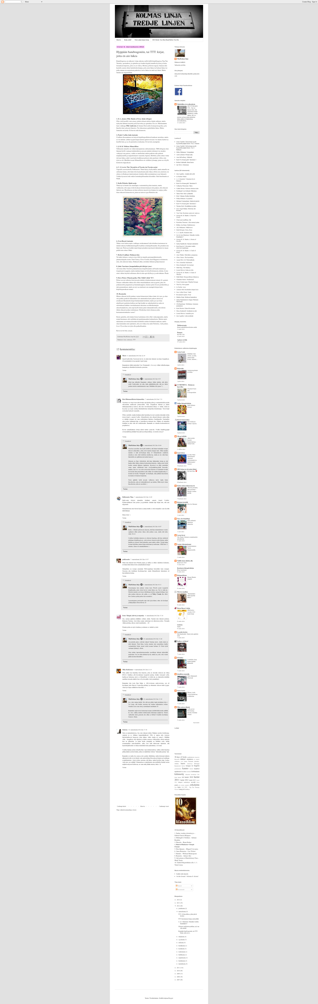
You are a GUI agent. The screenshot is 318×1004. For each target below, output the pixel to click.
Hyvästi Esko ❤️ (192, 471)
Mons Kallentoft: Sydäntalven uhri (186, 311)
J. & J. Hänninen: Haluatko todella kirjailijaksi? (188, 922)
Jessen (157, 285)
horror (183, 766)
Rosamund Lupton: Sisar (183, 295)
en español (196, 759)
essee (182, 761)
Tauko (179, 627)
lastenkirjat (193, 774)
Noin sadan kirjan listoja (142, 40)
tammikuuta (182, 964)
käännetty (179, 774)
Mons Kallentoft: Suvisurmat (185, 265)
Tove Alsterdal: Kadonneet (184, 262)
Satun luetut (181, 691)
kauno (185, 768)
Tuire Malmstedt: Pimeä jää (192, 677)
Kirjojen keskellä (182, 502)
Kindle (191, 769)
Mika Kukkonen (127, 670)
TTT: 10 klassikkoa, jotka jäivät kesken (187, 915)
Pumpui (179, 332)
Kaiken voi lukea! (182, 641)
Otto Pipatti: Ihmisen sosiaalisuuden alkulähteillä (187, 538)
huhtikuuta (182, 955)
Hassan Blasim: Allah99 (191, 578)
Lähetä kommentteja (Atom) (128, 810)
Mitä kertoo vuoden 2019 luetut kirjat (191, 612)
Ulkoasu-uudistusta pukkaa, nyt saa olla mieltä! (188, 927)
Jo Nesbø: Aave (181, 287)
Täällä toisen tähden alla (185, 561)
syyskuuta (182, 940)
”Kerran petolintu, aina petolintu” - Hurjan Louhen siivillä (192, 490)
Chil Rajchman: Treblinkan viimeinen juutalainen (187, 305)
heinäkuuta (182, 946)
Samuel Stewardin (145, 126)
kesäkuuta (182, 949)
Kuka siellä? (127, 40)
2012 (178, 906)
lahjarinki (187, 774)
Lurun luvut (181, 535)
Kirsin (151, 65)
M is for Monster (192, 504)
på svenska (181, 785)
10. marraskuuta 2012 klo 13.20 (152, 639)
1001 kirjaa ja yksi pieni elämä (187, 469)
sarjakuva (187, 785)
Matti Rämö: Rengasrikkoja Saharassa (187, 277)
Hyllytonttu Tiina (127, 497)
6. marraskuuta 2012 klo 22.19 (136, 356)
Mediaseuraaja (182, 325)
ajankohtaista (190, 757)
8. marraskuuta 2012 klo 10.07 (152, 526)
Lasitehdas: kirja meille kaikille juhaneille (192, 661)
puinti (176, 785)
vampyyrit (182, 789)
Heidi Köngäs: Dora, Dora (184, 230)
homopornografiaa (157, 126)
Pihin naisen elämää (183, 707)
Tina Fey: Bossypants (182, 284)
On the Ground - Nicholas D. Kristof (187, 876)
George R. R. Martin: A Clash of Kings (186, 251)
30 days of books (181, 757)
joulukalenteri (178, 769)
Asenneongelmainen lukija (192, 371)
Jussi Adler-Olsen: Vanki (183, 292)
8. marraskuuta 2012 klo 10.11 (152, 585)
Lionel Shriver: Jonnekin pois (185, 313)
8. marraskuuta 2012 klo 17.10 (154, 615)
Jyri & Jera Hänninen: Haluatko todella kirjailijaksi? (187, 236)
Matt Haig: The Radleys (183, 267)
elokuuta (181, 942)
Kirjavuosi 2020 (181, 563)
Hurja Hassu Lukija (183, 608)
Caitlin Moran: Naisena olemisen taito (187, 188)
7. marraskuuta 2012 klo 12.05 (143, 497)
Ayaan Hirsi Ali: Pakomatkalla (185, 260)
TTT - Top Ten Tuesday (192, 787)
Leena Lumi (181, 352)
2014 (178, 900)
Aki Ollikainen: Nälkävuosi (184, 227)
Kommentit (180, 889)
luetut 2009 (181, 777)
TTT (134, 340)
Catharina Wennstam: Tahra (184, 186)
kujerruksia (181, 453)
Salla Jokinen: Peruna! (191, 406)
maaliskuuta (182, 958)
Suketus (125, 730)
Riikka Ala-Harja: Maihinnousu (185, 225)
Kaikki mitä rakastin (182, 874)
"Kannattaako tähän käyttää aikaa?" (191, 595)
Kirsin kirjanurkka (183, 420)
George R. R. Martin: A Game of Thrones (186, 273)
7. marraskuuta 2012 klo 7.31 (153, 399)
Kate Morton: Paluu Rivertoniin (185, 308)
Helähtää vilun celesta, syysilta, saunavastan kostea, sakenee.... (192, 356)
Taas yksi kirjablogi (183, 519)
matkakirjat (187, 782)
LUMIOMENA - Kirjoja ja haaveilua (185, 386)
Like (198, 774)
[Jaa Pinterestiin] (153, 337)
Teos (176, 787)
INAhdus (180, 658)
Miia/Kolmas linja (134, 379)
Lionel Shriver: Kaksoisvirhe (184, 270)
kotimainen (195, 771)
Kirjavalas (180, 368)
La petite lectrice (182, 632)
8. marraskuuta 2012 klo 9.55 (152, 379)
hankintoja (189, 763)
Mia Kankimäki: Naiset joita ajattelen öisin (187, 635)
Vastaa (124, 370)
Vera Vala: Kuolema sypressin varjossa (187, 213)
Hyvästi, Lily (181, 334)
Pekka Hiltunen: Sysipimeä (184, 198)
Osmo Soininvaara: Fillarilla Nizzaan (187, 282)
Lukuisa (179, 625)
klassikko (183, 771)
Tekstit (179, 886)
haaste (183, 763)
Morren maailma (182, 592)
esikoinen (177, 761)
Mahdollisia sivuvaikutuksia (186, 104)
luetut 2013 (192, 780)
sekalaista (129, 340)
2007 (178, 980)
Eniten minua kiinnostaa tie (186, 486)
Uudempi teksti (121, 806)
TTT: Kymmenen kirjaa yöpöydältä (188, 919)
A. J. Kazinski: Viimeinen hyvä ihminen (185, 180)
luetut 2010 (189, 777)
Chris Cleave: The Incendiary (185, 257)
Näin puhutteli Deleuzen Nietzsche (191, 522)
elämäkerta (190, 759)
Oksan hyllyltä (181, 436)
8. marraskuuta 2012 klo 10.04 (152, 445)
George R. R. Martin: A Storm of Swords (186, 240)
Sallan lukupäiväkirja (184, 403)
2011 (178, 968)
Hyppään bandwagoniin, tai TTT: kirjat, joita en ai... (188, 932)
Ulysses (176, 789)
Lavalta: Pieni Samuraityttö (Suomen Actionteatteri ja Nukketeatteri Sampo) (192, 459)
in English (195, 765)
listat (125, 340)
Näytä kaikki (196, 722)
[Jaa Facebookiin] (151, 337)
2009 (178, 974)
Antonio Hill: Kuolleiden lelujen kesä (187, 289)
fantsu (185, 761)
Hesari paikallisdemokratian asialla (187, 327)
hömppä (188, 766)
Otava (198, 782)
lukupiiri (180, 782)
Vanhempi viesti (164, 806)
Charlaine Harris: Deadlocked (185, 279)
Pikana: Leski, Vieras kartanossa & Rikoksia (192, 694)
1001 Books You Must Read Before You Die (165, 40)
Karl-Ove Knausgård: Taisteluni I (186, 204)
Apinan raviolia (182, 340)
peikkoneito (126, 559)
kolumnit (189, 771)
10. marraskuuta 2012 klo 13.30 (152, 699)
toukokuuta (182, 952)
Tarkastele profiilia (180, 65)
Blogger (170, 998)
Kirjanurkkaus (182, 575)
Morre (124, 356)
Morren (145, 65)
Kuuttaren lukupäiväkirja (185, 568)
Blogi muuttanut (182, 570)
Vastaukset (128, 375)
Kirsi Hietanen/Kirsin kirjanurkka (133, 399)
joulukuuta (182, 908)
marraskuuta (182, 911)
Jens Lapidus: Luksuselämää (184, 316)
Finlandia (190, 761)
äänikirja (187, 789)
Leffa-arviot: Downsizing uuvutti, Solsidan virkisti (192, 711)
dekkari (183, 759)
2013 (178, 903)
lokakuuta (182, 937)
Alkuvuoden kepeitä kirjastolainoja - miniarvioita (191, 441)
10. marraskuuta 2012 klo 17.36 (137, 730)
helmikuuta (182, 961)
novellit (193, 782)
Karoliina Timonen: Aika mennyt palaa (187, 222)
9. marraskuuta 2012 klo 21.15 (143, 670)
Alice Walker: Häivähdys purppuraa (186, 255)
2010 (178, 971)
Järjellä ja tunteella (183, 674)
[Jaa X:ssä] (148, 337)
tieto (179, 787)
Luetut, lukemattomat (184, 544)
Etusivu (119, 40)
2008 (178, 977)
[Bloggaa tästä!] (146, 337)
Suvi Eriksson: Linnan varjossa (192, 422)
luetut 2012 (184, 780)
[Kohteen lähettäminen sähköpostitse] (144, 337)
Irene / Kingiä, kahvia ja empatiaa (133, 616)
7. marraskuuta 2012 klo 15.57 (140, 559)
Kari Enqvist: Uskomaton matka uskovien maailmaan (185, 247)
